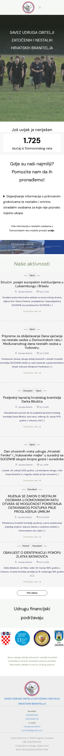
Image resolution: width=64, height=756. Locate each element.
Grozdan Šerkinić (25, 292)
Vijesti (32, 275)
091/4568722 (32, 718)
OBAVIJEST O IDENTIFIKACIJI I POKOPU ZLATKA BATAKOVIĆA (32, 555)
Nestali (25, 545)
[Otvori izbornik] (40, 7)
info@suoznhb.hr (32, 726)
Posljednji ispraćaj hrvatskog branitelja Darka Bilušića (32, 399)
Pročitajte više (31, 311)
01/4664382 (32, 715)
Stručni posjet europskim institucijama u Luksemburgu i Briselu (32, 284)
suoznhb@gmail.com (32, 730)
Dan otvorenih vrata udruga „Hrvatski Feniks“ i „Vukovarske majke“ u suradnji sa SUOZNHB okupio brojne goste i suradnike (32, 455)
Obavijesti (27, 390)
